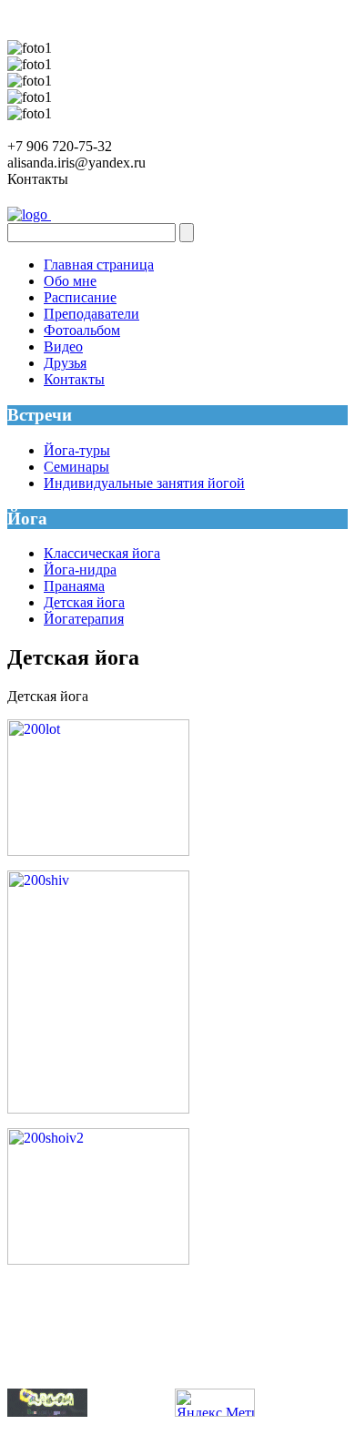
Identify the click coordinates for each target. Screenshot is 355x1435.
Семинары (76, 466)
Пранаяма (74, 586)
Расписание (80, 297)
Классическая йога (102, 553)
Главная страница (99, 264)
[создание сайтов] (47, 1412)
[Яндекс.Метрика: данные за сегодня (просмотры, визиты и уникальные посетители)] (215, 1403)
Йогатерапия (84, 618)
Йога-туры (77, 450)
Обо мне (70, 281)
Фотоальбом (82, 330)
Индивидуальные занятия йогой (144, 483)
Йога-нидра (80, 569)
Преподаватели (91, 313)
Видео (63, 346)
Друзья (65, 363)
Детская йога (84, 602)
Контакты (74, 379)
